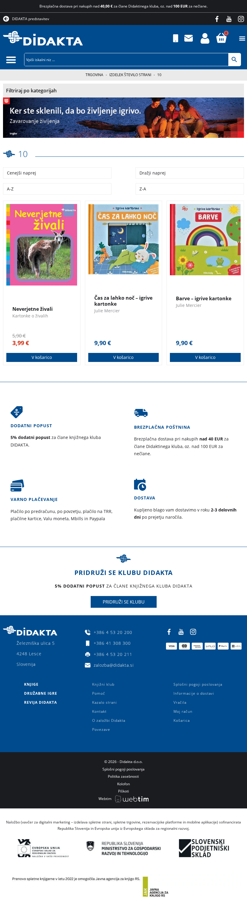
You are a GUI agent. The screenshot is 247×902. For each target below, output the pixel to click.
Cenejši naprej (21, 173)
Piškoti (123, 791)
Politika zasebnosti (123, 776)
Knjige (31, 684)
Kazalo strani (104, 702)
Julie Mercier (107, 311)
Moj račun (183, 711)
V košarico (42, 357)
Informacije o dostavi (194, 693)
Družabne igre (40, 693)
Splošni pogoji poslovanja (198, 684)
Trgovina (94, 74)
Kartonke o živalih (30, 316)
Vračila (180, 702)
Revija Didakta (40, 702)
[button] (242, 38)
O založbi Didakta (108, 720)
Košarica (182, 720)
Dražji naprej (152, 173)
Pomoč (98, 693)
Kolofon (123, 783)
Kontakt (99, 711)
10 (23, 153)
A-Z (10, 189)
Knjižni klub (103, 684)
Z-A (142, 189)
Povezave (101, 729)
